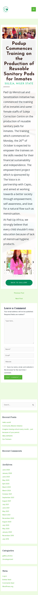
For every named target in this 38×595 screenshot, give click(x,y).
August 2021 (6, 501)
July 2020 (5, 525)
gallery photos (7, 556)
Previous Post (19, 293)
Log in (4, 576)
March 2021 (6, 515)
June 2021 (5, 508)
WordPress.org (7, 586)
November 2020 (8, 518)
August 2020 (6, 522)
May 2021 (5, 511)
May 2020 (5, 529)
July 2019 (5, 539)
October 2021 (7, 494)
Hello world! (6, 422)
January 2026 (7, 473)
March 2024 (6, 491)
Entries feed (6, 580)
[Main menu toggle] (33, 9)
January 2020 (7, 532)
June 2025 (6, 477)
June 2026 (6, 470)
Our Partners (6, 439)
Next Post (19, 299)
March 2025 (6, 487)
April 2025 (5, 484)
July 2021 (5, 504)
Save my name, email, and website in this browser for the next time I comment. (19, 370)
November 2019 (8, 536)
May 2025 (5, 480)
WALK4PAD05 (7, 436)
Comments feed (8, 583)
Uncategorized (7, 559)
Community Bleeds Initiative (12, 426)
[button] (4, 262)
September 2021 (8, 497)
